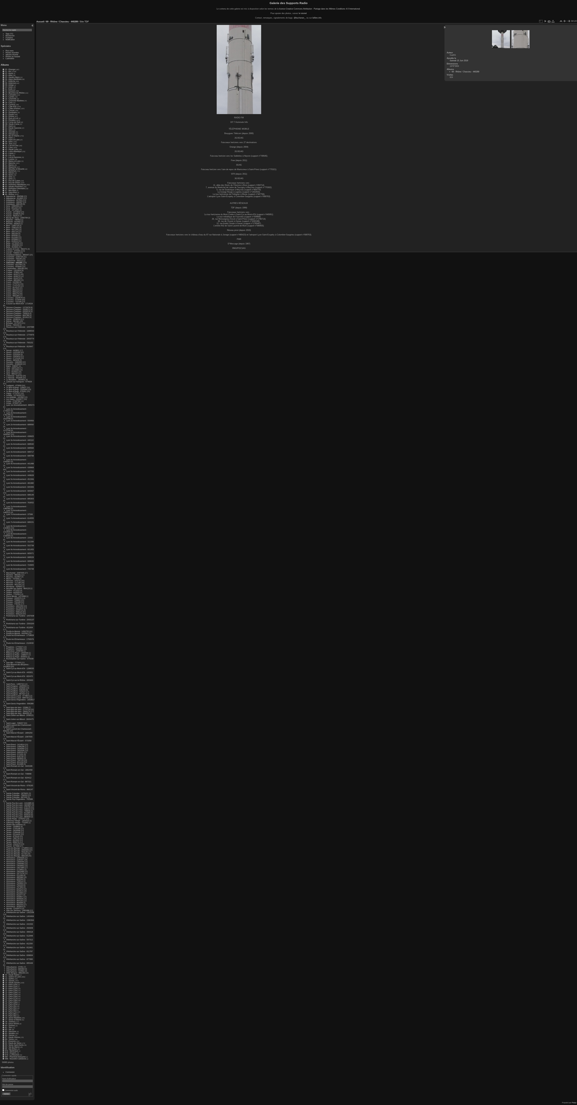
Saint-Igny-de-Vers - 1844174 (18, 711)
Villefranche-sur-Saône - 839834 (19, 955)
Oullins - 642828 (13, 592)
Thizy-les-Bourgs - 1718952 (17, 848)
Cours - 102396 (12, 282)
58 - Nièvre (9, 173)
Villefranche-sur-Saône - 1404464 (20, 916)
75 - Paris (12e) (11, 988)
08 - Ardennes (10, 83)
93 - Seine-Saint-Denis (14, 1045)
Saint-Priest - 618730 (14, 756)
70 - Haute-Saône (12, 975)
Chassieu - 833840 (14, 266)
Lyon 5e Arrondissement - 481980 (20, 483)
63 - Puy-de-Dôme (12, 183)
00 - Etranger (10, 69)
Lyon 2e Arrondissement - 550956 (20, 421)
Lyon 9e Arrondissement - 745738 (20, 569)
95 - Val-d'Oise (11, 1049)
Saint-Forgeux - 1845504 (16, 686)
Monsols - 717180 (13, 583)
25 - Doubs (9, 114)
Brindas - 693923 (13, 224)
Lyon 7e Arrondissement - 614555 (20, 518)
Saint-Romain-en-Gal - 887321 (18, 782)
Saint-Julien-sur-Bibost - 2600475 (20, 719)
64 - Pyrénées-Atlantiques (15, 185)
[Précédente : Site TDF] (565, 21)
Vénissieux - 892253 (14, 905)
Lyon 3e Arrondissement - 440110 (20, 440)
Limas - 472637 (12, 403)
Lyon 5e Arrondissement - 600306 (20, 487)
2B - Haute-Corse (12, 124)
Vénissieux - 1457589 (15, 867)
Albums (5, 64)
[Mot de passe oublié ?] (30, 1094)
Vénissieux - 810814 (14, 891)
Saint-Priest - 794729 (14, 760)
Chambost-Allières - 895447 (17, 255)
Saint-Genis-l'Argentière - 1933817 (20, 700)
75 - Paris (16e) (11, 996)
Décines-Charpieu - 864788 (17, 315)
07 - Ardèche (10, 81)
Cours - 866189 (12, 296)
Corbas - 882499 (13, 280)
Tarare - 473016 (12, 836)
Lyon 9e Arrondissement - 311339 (20, 542)
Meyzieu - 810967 (13, 577)
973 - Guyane (10, 1053)
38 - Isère (9, 142)
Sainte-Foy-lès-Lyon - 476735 (18, 807)
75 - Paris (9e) (11, 1016)
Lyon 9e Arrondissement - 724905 (20, 565)
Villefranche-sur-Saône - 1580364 (20, 920)
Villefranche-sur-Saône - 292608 (19, 928)
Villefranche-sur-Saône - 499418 (19, 932)
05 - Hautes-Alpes (12, 77)
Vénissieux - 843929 (14, 899)
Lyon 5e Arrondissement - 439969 (20, 467)
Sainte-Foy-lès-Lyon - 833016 (18, 815)
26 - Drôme (9, 116)
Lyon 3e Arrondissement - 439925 (20, 436)
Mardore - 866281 (13, 575)
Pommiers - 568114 (14, 612)
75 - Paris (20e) (11, 1004)
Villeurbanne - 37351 (14, 967)
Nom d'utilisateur (9, 1079)
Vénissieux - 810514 (14, 889)
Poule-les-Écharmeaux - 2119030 (20, 643)
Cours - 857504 (12, 288)
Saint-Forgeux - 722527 (16, 692)
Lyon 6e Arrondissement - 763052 (20, 503)
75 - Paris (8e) (11, 1014)
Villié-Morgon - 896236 (15, 973)
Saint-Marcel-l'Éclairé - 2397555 (19, 737)
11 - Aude (9, 89)
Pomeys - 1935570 (14, 598)
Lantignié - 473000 (14, 385)
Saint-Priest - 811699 (14, 764)
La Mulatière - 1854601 (15, 380)
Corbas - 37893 (12, 272)
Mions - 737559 (12, 579)
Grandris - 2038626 (14, 364)
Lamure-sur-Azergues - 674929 (19, 382)
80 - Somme (10, 1026)
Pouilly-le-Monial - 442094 (17, 633)
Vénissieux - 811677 (14, 895)
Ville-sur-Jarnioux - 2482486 (17, 910)
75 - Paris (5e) (11, 1008)
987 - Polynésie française (15, 1057)
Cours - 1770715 (13, 286)
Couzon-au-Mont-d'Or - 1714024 (19, 304)
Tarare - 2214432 (13, 834)
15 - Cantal (9, 97)
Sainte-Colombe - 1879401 (17, 793)
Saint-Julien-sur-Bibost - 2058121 (20, 715)
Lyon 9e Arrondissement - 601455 (20, 549)
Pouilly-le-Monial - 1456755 (17, 631)
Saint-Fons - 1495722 (15, 684)
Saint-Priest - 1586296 (15, 746)
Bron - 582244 (12, 233)
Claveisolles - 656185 (15, 268)
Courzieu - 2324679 (14, 298)
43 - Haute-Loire (11, 149)
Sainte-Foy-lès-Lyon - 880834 (18, 817)
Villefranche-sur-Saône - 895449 (19, 963)
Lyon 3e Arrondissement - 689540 (20, 444)
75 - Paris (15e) (11, 994)
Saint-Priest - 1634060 (15, 748)
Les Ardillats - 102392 (15, 397)
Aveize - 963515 (12, 216)
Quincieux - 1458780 (14, 651)
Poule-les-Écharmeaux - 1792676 (20, 639)
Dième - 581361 (12, 321)
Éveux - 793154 (12, 325)
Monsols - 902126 (13, 585)
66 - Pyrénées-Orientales (15, 188)
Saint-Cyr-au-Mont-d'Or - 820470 (19, 676)
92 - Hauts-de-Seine (13, 1043)
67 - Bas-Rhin (10, 190)
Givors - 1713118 (13, 358)
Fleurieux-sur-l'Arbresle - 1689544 (20, 331)
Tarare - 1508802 (13, 826)
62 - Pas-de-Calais (12, 181)
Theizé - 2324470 (13, 844)
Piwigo (574, 1102)
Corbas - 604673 (13, 276)
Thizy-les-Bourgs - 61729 (16, 854)
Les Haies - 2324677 (14, 399)
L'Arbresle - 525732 (14, 376)
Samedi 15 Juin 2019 (459, 60)
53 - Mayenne (10, 167)
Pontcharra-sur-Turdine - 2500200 (20, 624)
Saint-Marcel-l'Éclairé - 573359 (18, 741)
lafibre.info (316, 18)
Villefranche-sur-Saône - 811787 (19, 951)
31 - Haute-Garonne (13, 128)
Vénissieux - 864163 (14, 901)
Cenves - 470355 (13, 251)
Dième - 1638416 (13, 319)
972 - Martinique (11, 1051)
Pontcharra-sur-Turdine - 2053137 (20, 620)
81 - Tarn (8, 1027)
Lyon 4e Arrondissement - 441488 (20, 464)
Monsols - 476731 (13, 581)
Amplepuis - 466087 (14, 202)
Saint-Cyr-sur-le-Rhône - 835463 (19, 680)
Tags (7, 34)
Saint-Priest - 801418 (14, 762)
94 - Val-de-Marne (12, 1047)
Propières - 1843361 (14, 649)
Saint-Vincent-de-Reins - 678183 (19, 785)
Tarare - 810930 (12, 840)
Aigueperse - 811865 (14, 198)
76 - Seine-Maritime (13, 1018)
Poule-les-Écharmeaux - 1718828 (20, 635)
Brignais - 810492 (13, 222)
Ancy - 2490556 (12, 206)
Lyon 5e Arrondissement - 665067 (20, 491)
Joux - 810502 (12, 372)
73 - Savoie (9, 981)
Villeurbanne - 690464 (15, 969)
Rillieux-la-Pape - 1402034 (17, 653)
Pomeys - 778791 (13, 604)
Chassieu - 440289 (14, 263)
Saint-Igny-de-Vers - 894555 (17, 713)
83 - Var (8, 1029)
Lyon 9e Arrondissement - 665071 (20, 553)
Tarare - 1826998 (13, 830)
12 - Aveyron (10, 91)
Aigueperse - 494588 (14, 196)
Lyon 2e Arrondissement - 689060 (20, 425)
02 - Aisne (9, 73)
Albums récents (12, 55)
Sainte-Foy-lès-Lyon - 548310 (18, 809)
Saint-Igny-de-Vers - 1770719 (18, 709)
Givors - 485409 (12, 360)
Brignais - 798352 (13, 220)
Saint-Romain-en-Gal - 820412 (18, 778)
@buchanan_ (299, 18)
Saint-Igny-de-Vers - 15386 (17, 707)
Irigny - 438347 (12, 366)
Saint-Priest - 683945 (14, 758)
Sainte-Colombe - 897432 (16, 797)
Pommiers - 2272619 (14, 608)
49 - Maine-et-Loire (13, 161)
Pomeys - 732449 (13, 602)
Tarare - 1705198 (13, 828)
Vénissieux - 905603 (14, 906)
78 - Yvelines (10, 1022)
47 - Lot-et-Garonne (13, 157)
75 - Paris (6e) (11, 1010)
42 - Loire (9, 147)
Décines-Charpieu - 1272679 (18, 307)
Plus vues (10, 51)
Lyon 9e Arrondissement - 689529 (20, 557)
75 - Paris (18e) (11, 1000)
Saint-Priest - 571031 (14, 754)
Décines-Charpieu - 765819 (17, 313)
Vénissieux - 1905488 (15, 871)
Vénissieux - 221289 (14, 875)
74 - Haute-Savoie (12, 983)
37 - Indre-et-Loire (12, 140)
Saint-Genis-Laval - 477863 (17, 696)
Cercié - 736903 (12, 253)
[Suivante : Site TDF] (569, 21)
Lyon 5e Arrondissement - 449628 (20, 475)
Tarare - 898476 (12, 842)
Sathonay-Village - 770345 (17, 823)
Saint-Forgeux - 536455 (16, 690)
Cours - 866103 (12, 290)
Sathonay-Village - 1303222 (17, 821)
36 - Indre (9, 138)
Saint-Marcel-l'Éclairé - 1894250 (19, 733)
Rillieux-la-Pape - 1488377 (17, 655)
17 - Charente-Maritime (14, 101)
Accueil (40, 21)
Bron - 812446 (12, 237)
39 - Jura (8, 144)
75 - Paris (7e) (11, 1012)
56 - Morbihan (10, 171)
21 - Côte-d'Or (10, 106)
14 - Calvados (10, 95)
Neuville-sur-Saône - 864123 (18, 588)
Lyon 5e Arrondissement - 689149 (20, 495)
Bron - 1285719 (12, 225)
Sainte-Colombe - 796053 (16, 795)
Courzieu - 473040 (13, 300)
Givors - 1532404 (13, 354)
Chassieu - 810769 (14, 265)
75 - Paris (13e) (11, 990)
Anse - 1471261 (12, 210)
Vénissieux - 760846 (14, 883)
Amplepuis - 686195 (14, 204)
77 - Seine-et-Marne (13, 1020)
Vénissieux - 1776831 (15, 869)
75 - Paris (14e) (11, 992)
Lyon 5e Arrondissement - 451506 (20, 479)
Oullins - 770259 (13, 594)
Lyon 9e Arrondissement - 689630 (20, 561)
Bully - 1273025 (12, 243)
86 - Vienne (9, 1035)
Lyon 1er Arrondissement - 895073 (20, 405)
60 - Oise (8, 177)
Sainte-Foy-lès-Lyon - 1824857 (19, 805)
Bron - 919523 (12, 241)
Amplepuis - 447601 (14, 200)
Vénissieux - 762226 (14, 885)
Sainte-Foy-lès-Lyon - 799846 (18, 811)
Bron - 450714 (12, 231)
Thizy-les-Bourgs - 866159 (17, 856)
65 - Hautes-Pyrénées (14, 186)
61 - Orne (9, 179)
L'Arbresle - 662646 (14, 378)
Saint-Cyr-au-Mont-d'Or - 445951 (19, 672)
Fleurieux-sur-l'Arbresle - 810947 (19, 346)
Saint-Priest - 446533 (14, 752)
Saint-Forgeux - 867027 (16, 694)
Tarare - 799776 (12, 838)
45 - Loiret (9, 153)
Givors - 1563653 (13, 356)
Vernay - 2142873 (13, 908)
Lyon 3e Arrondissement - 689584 (20, 448)
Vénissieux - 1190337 (15, 860)
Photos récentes (12, 53)
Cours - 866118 (12, 292)
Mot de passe (7, 1084)
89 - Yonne (9, 1039)
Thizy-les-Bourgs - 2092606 (17, 850)
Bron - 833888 (12, 239)
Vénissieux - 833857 (14, 897)
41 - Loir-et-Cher (11, 145)
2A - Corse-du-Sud (12, 122)
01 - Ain (8, 71)
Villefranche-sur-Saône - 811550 (19, 944)
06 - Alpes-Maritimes (13, 79)
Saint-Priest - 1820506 (15, 750)
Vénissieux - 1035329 (15, 858)
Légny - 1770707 (13, 393)
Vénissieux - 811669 (14, 893)
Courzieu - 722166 (13, 302)
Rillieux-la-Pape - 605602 (16, 657)
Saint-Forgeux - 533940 (16, 688)
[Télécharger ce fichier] (553, 21)
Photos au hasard (13, 56)
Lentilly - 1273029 (13, 395)
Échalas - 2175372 (14, 323)
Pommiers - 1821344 (14, 606)
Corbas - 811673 (13, 278)
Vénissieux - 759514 (14, 881)
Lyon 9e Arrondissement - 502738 (20, 545)
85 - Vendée (10, 1033)
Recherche (10, 36)
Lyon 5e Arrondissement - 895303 (20, 499)
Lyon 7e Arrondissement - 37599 (19, 514)
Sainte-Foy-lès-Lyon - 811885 (18, 813)
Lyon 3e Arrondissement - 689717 (20, 452)
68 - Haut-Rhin (11, 192)
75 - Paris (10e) (11, 985)
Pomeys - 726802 (13, 600)
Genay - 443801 (12, 350)
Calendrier (10, 58)
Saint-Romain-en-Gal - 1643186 (19, 766)
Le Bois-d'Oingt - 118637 (16, 387)
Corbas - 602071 (13, 274)
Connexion (10, 1072)
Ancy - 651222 (12, 208)
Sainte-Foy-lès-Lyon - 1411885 (18, 803)
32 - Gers (8, 130)
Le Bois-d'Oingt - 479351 (16, 391)
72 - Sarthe (9, 979)
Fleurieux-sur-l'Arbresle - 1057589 (20, 327)
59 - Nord (9, 175)
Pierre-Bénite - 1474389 (16, 596)
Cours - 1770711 (13, 284)
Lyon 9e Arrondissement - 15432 (19, 538)
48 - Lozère (9, 159)
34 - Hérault (10, 134)
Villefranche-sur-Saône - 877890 (19, 959)
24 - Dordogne (11, 112)
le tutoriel (303, 13)
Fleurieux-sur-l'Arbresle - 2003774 (20, 339)
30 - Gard (9, 126)
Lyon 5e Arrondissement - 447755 (20, 471)
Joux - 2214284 (12, 370)
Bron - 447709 (12, 229)
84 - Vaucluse (10, 1031)
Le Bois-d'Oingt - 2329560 (16, 389)
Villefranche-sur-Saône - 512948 (19, 936)
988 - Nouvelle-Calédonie (15, 1059)
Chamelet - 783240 (14, 259)
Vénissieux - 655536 (14, 879)
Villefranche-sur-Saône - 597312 (19, 940)
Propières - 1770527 (14, 647)
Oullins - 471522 (13, 590)
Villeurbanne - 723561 (15, 971)
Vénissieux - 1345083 (15, 864)
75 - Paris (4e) (11, 1006)
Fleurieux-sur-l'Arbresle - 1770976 (20, 335)
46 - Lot (8, 155)
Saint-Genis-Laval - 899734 (17, 698)
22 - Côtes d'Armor (12, 108)
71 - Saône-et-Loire (13, 977)
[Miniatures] (561, 21)
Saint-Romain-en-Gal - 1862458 (19, 770)
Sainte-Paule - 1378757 (16, 819)
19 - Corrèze (10, 105)
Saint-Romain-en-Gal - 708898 (18, 774)
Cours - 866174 (12, 294)
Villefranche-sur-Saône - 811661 (19, 947)
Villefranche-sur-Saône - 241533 (19, 924)
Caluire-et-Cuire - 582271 (16, 249)
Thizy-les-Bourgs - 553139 (17, 852)
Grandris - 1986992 (14, 362)
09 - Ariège (9, 85)
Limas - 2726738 (13, 401)
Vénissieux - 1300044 (15, 862)
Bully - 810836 (12, 247)
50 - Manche (10, 163)
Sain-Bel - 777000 (13, 663)
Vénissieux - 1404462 (15, 865)
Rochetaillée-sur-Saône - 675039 (20, 659)
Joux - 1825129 (12, 368)
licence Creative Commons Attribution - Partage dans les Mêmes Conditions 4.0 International (319, 9)
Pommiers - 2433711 (14, 610)
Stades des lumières (14, 825)
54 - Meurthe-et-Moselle (14, 169)
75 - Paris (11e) (11, 986)
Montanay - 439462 (14, 586)
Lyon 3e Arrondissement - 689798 (20, 456)
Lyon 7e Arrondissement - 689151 (20, 522)
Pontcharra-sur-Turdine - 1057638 (20, 616)
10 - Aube (9, 87)
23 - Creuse (10, 110)
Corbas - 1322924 (13, 270)
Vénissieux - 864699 (14, 903)
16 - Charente (10, 99)
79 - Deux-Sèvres (12, 1024)
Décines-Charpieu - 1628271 (18, 309)
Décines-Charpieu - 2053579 (18, 311)
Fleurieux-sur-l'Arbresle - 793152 (19, 343)
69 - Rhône (9, 194)
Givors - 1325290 (13, 352)
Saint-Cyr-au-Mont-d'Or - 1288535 (20, 668)
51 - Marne (9, 165)
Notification (10, 40)
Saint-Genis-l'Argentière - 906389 (20, 704)
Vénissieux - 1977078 (15, 873)
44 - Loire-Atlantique (13, 151)
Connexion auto (11, 1090)
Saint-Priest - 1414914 (15, 745)
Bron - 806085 (12, 235)
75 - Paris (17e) (11, 998)
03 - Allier (9, 75)
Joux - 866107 (12, 374)
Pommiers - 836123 (14, 614)
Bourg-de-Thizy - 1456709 (17, 218)
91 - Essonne (10, 1041)
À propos (9, 38)
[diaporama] (545, 21)
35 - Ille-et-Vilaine (12, 136)
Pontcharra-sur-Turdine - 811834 (19, 627)
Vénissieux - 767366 (14, 887)
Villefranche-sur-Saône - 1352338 (20, 912)
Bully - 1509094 (12, 245)
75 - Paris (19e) (11, 1002)
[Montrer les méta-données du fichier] (549, 21)
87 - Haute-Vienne (12, 1037)
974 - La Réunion (12, 1055)
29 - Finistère (10, 120)
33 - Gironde (10, 132)
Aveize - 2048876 (13, 214)
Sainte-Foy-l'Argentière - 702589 (19, 799)
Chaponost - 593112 (14, 261)
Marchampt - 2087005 (15, 573)
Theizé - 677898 (13, 846)
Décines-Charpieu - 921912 (17, 317)
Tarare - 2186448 (13, 832)
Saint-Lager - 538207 (15, 723)
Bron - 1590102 (12, 227)
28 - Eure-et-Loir (11, 118)
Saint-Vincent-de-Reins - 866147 (19, 789)
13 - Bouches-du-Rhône (15, 93)
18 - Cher (9, 103)
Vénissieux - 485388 (14, 877)
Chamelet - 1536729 (14, 257)
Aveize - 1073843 (13, 212)
